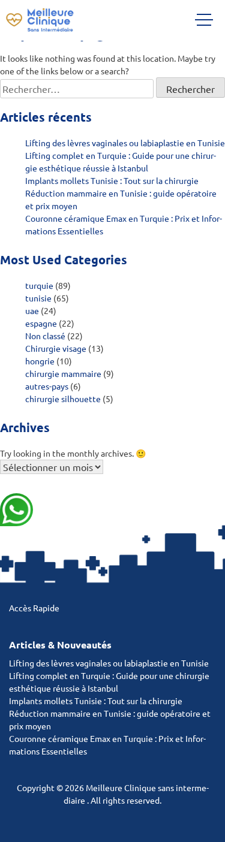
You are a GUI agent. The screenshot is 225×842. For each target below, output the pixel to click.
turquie (39, 285)
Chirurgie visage (55, 348)
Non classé (45, 335)
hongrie (40, 360)
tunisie (38, 297)
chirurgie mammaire (63, 373)
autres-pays (46, 386)
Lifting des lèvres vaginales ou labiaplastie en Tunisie (125, 142)
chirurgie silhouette (63, 398)
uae (32, 310)
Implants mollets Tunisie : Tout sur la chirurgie (112, 180)
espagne (41, 323)
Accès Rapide (34, 607)
